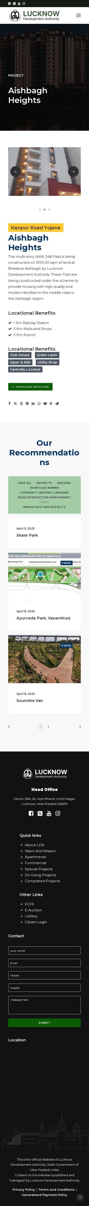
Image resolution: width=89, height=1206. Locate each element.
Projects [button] (44, 483)
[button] (9, 3)
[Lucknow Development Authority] (34, 15)
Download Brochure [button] (32, 386)
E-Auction (33, 910)
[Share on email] (57, 403)
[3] (48, 209)
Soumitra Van (29, 700)
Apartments (35, 857)
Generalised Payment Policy (44, 1195)
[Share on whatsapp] (39, 403)
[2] (44, 209)
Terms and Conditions (56, 1189)
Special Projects (38, 869)
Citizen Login (36, 922)
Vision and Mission (40, 851)
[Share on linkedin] (33, 403)
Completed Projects (42, 881)
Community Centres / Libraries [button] (44, 492)
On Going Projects (40, 875)
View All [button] (24, 483)
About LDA (34, 845)
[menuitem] (9, 3)
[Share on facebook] (9, 403)
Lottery (31, 916)
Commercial (35, 863)
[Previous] (15, 171)
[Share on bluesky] (45, 403)
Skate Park (27, 535)
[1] (40, 209)
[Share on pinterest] (27, 403)
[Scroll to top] (80, 1197)
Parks (66, 563)
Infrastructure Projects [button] (44, 507)
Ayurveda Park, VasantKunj (43, 618)
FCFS (29, 904)
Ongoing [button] (64, 483)
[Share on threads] (21, 403)
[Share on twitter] (15, 403)
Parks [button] (45, 502)
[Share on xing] (51, 403)
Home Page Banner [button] (44, 487)
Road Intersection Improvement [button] (44, 497)
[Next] (78, 728)
